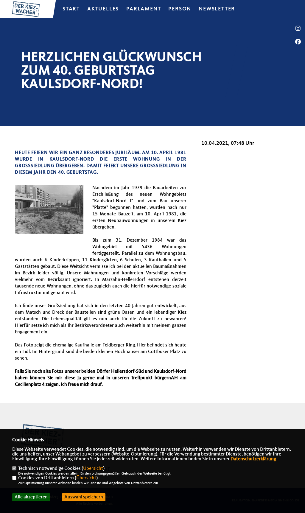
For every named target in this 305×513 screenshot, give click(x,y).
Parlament (143, 9)
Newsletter (217, 9)
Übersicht (93, 468)
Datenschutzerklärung (253, 459)
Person (179, 9)
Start (71, 9)
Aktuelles (103, 9)
